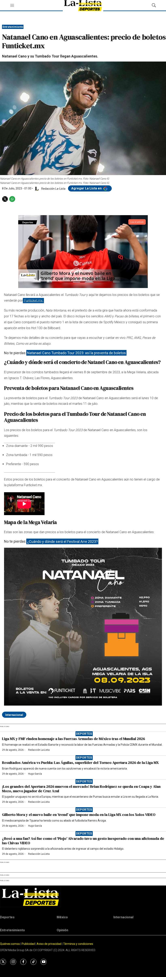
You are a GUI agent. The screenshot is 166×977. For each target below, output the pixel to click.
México (62, 917)
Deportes (84, 734)
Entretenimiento (13, 26)
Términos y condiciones (78, 943)
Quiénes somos (10, 943)
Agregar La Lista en (86, 188)
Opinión (62, 930)
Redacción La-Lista (39, 749)
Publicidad (28, 943)
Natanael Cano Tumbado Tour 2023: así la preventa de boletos (76, 353)
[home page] (83, 897)
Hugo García (35, 773)
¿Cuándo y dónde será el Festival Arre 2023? (62, 541)
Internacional (14, 715)
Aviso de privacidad (49, 943)
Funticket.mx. (33, 300)
